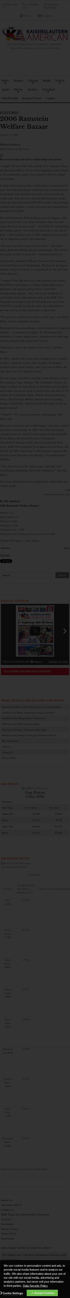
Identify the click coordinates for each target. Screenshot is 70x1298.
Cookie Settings (13, 1293)
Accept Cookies (44, 1292)
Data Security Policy (35, 1285)
